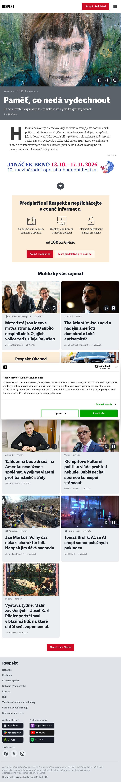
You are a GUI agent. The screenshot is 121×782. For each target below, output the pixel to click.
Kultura (8, 91)
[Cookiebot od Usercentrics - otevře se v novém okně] (97, 367)
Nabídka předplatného (14, 686)
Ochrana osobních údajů (15, 707)
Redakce (7, 669)
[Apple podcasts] (42, 725)
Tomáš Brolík (69, 554)
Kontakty (7, 675)
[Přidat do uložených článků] (54, 308)
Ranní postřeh (74, 531)
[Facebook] (5, 756)
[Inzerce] (60, 167)
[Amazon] (13, 740)
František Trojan (71, 489)
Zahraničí (68, 316)
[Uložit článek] (99, 80)
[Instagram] (22, 756)
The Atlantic (84, 345)
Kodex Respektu (10, 680)
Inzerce (6, 691)
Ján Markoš (10, 554)
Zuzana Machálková (14, 345)
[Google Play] (13, 733)
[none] (115, 80)
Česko (67, 455)
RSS (4, 697)
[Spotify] (42, 740)
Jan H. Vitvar (11, 114)
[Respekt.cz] (8, 6)
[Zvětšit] (60, 49)
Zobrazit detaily (104, 404)
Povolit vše (98, 413)
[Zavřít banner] (117, 367)
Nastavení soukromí (13, 713)
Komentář (13, 531)
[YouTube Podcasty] (42, 733)
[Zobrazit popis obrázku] (107, 80)
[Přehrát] (47, 308)
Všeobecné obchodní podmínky (18, 702)
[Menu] (115, 6)
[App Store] (13, 725)
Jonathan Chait (71, 345)
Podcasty (13, 316)
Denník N (20, 554)
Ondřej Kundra (11, 483)
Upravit (58, 413)
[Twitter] (14, 756)
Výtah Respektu (24, 316)
